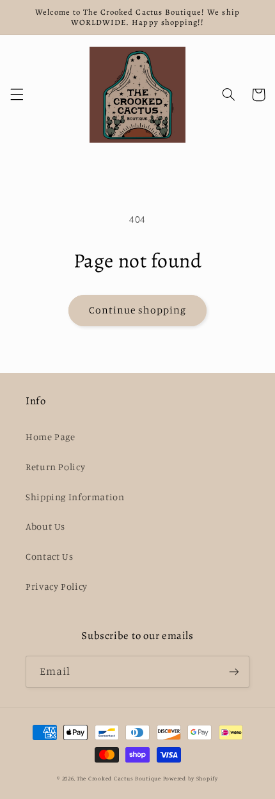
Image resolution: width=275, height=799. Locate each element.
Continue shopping (138, 310)
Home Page (50, 436)
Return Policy (55, 466)
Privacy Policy (57, 586)
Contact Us (49, 556)
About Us (45, 526)
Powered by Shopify (190, 778)
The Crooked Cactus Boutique (119, 778)
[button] (16, 94)
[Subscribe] (234, 671)
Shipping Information (75, 496)
